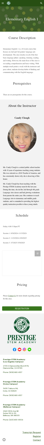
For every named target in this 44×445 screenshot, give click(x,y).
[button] (2, 3)
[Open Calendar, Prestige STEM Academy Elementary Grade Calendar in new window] (38, 253)
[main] (22, 19)
